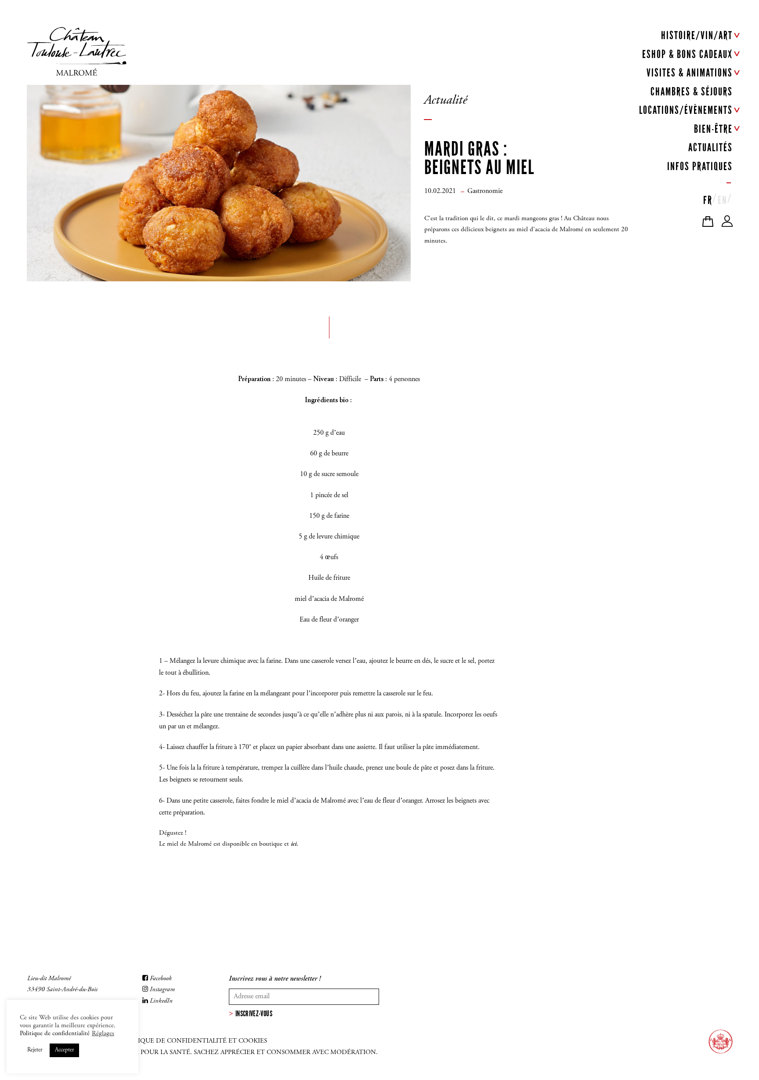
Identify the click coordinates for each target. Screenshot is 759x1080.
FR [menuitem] (707, 200)
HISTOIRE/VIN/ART (697, 35)
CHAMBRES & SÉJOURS (692, 91)
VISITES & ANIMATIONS (690, 73)
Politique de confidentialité (55, 1033)
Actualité (445, 100)
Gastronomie (484, 191)
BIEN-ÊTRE (713, 129)
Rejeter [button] (34, 1050)
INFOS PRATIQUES (700, 166)
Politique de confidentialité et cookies (193, 1041)
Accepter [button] (64, 1050)
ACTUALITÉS (710, 147)
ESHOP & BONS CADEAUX (687, 54)
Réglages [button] (103, 1033)
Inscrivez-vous (253, 1013)
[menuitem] (707, 198)
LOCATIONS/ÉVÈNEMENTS (686, 110)
